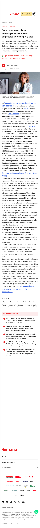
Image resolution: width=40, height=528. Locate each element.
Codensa (12, 305)
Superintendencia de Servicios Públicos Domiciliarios (20, 302)
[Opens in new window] (7, 502)
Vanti (4, 305)
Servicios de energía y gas (27, 305)
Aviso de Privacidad (9, 507)
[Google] (3, 502)
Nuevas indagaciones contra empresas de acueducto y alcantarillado (18, 289)
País (10, 22)
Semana (4, 22)
